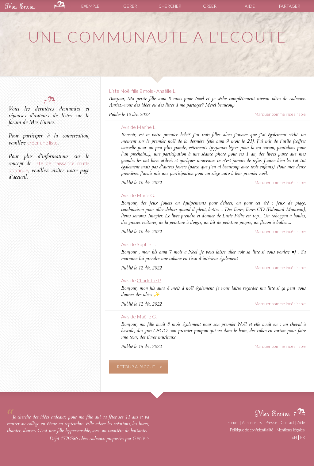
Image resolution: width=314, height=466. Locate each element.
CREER (209, 6)
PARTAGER (289, 6)
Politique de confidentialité (251, 429)
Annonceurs (252, 422)
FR (302, 437)
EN (294, 437)
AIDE (250, 6)
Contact (287, 422)
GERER (130, 6)
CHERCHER (170, 6)
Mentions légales (291, 429)
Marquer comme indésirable (280, 114)
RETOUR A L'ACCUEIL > (139, 366)
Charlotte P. (149, 280)
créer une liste (42, 142)
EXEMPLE (90, 6)
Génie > (141, 438)
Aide (301, 422)
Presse (271, 422)
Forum (233, 422)
